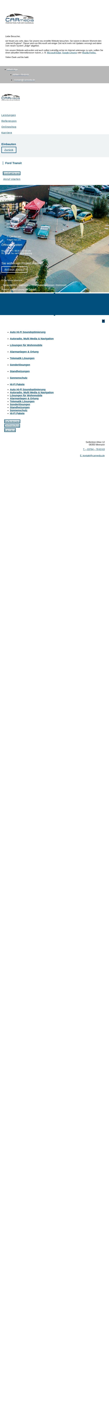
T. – (94, 449)
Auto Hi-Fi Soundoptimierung (28, 332)
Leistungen (8, 115)
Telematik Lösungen (22, 358)
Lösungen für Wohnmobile (26, 345)
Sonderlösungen (20, 364)
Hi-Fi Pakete (17, 384)
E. (81, 455)
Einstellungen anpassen (43, 285)
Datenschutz (25, 285)
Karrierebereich (10, 285)
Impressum (61, 285)
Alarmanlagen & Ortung (24, 351)
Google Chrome (69, 52)
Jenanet (32, 289)
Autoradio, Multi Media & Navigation (32, 338)
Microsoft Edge (54, 52)
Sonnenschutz (18, 377)
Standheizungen (20, 371)
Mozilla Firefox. (89, 52)
